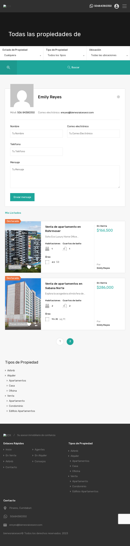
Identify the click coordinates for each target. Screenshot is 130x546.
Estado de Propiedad (15, 49)
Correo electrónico (78, 126)
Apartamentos (17, 380)
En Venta (11, 455)
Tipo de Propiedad (57, 49)
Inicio (9, 449)
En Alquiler (41, 455)
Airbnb (11, 370)
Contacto (11, 467)
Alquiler (11, 375)
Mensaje (15, 162)
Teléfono (15, 144)
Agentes (40, 449)
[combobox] (21, 56)
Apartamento (17, 400)
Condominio (16, 405)
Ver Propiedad (23, 262)
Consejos (40, 461)
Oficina (13, 390)
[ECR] (7, 6)
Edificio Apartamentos (22, 411)
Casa (12, 385)
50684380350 (103, 6)
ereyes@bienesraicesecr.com (77, 112)
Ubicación (95, 49)
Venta (10, 395)
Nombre (14, 126)
